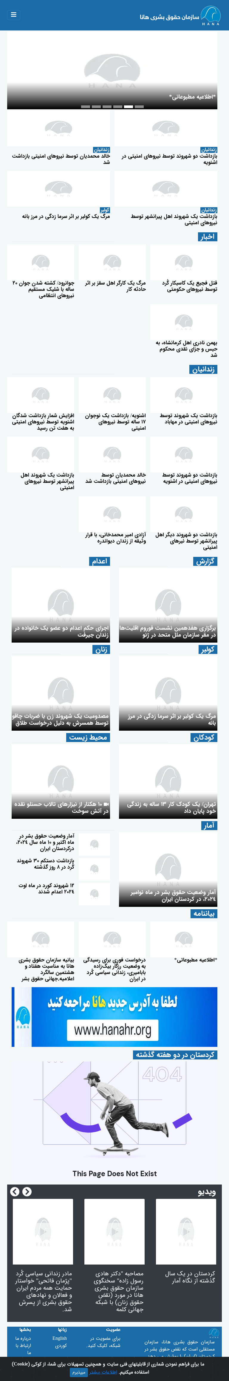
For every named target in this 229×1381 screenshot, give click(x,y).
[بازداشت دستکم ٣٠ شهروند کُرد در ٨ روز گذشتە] (94, 869)
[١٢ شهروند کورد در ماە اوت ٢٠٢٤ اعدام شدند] (94, 894)
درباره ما (23, 1339)
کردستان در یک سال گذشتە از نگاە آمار (190, 1277)
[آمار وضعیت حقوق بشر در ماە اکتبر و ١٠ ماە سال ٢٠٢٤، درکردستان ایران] (94, 844)
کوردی (61, 1346)
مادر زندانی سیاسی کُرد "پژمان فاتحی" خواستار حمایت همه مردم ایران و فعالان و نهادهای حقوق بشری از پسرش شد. (43, 1292)
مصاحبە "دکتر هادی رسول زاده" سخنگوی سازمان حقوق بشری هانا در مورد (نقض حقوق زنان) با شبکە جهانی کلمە (118, 1292)
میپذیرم (78, 1372)
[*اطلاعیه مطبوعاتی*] (183, 939)
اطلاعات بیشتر (103, 1372)
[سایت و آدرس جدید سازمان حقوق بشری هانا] (114, 1017)
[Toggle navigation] (13, 15)
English (59, 1339)
